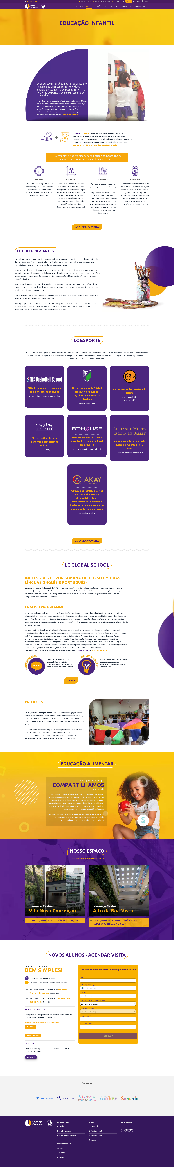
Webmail (146, 1)
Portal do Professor (118, 1)
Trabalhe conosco (141, 6)
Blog (111, 6)
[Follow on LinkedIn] (131, 1130)
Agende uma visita (123, 6)
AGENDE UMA (87, 227)
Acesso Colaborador (86, 1)
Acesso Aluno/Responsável (102, 1)
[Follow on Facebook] (123, 1130)
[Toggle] (23, 920)
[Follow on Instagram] (127, 1130)
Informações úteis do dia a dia (35, 1)
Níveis (88, 6)
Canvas (138, 1)
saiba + (71, 680)
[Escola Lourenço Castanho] (37, 6)
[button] (55, 890)
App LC (128, 1)
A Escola (79, 6)
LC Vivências (99, 6)
